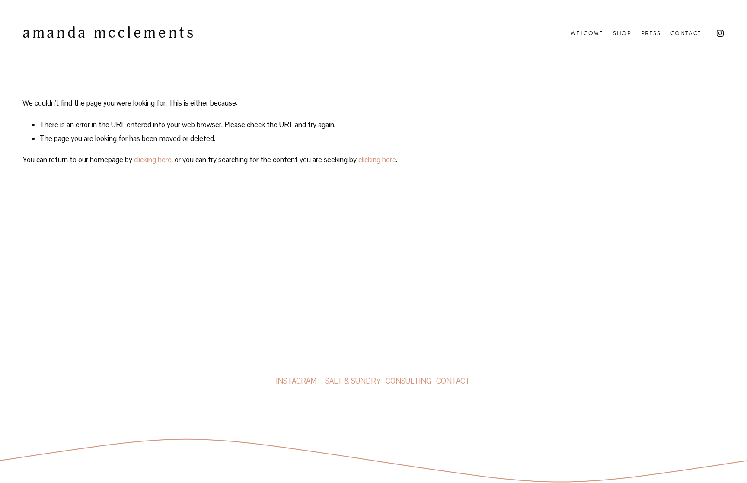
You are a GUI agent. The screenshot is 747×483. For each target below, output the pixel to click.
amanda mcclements (109, 32)
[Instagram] (720, 33)
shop (622, 33)
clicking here (153, 159)
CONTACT (453, 381)
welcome (587, 33)
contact (685, 33)
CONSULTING (408, 381)
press (651, 33)
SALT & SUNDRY (352, 381)
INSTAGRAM (296, 381)
